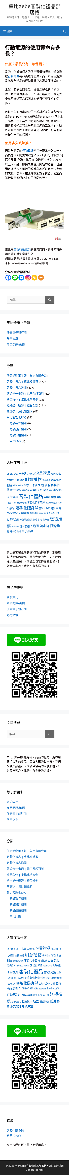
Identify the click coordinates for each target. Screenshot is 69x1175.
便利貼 (54, 473)
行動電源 (13, 76)
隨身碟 (55, 526)
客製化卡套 (31, 485)
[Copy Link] (34, 278)
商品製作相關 (18, 423)
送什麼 (46, 519)
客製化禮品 (31, 496)
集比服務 (15, 441)
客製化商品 (44, 485)
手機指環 (25, 513)
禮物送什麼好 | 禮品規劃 (22, 405)
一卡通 (22, 473)
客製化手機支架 (22, 490)
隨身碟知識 (14, 531)
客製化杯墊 (36, 490)
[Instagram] (28, 278)
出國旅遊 (19, 480)
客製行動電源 (22, 249)
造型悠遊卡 (26, 526)
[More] (41, 278)
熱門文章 (12, 338)
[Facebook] (8, 278)
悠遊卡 (16, 513)
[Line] (15, 278)
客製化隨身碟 (27, 507)
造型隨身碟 (41, 526)
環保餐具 (51, 513)
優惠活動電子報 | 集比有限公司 (27, 376)
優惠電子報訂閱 (17, 332)
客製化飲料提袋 (47, 508)
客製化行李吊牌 (36, 502)
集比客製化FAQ (16, 417)
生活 (57, 513)
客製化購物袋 (51, 503)
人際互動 (30, 474)
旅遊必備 (42, 513)
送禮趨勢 (15, 526)
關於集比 (12, 597)
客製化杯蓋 (47, 490)
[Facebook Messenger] (21, 278)
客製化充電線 (17, 485)
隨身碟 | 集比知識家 (19, 411)
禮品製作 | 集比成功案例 (22, 399)
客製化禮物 (50, 497)
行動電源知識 (25, 519)
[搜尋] (49, 300)
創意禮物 (33, 479)
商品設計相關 (18, 429)
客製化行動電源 (19, 502)
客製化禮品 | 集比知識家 (22, 381)
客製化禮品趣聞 (17, 387)
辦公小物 (37, 519)
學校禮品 (46, 480)
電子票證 (27, 531)
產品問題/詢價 (16, 344)
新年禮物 (34, 513)
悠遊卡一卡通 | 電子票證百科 (25, 393)
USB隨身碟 (12, 473)
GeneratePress (35, 1169)
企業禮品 (43, 473)
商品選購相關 (18, 435)
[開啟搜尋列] (64, 31)
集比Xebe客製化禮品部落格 (35, 9)
